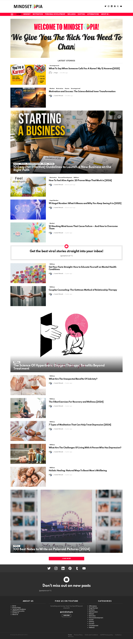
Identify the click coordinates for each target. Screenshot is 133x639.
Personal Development (55, 14)
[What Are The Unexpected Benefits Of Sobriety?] (28, 385)
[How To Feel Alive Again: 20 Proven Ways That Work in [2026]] (28, 187)
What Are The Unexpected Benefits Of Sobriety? (73, 379)
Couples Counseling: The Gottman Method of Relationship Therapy (83, 290)
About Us (15, 614)
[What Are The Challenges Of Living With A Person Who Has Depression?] (28, 454)
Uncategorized (54, 65)
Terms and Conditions (19, 609)
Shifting (81, 14)
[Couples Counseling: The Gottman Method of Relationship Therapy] (28, 296)
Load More (66, 558)
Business (16, 163)
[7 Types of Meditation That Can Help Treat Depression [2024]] (28, 431)
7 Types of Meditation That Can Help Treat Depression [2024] (80, 425)
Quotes (67, 88)
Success (51, 163)
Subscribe (66, 615)
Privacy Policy (16, 607)
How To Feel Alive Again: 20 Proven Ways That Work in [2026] (80, 180)
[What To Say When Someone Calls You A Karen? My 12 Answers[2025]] (28, 75)
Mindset (26, 14)
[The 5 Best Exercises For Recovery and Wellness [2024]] (28, 408)
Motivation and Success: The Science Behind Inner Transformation (82, 91)
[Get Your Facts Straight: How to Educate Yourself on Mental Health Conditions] (28, 273)
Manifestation (93, 612)
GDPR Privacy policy (18, 611)
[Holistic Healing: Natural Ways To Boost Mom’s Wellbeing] (28, 477)
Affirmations (93, 14)
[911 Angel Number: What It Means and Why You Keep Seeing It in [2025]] (28, 210)
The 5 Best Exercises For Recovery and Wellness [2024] (76, 402)
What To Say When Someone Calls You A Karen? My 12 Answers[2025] (84, 69)
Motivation (38, 14)
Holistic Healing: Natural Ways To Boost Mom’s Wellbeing (78, 471)
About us (104, 14)
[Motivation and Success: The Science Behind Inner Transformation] (28, 98)
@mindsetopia (66, 612)
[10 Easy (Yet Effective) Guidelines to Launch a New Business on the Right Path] (66, 142)
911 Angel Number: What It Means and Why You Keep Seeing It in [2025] (85, 203)
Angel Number (54, 200)
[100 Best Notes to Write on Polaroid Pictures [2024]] (66, 521)
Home (18, 14)
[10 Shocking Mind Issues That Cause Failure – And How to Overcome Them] (28, 232)
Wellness (71, 14)
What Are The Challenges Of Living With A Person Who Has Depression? (85, 448)
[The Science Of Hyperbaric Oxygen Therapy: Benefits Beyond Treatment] (66, 340)
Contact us (15, 612)
